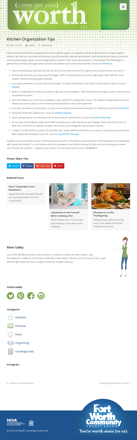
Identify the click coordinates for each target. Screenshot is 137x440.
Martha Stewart (63, 112)
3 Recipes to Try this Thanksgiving (103, 214)
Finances (20, 326)
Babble (15, 86)
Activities (20, 317)
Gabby (31, 45)
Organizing (46, 45)
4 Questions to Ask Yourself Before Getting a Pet (65, 214)
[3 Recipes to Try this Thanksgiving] (110, 196)
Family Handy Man (101, 117)
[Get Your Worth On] (68, 15)
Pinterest (107, 63)
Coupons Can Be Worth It (21, 383)
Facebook (30, 295)
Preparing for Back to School (113, 383)
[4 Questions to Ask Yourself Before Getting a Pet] (68, 196)
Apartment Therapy (68, 133)
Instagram (41, 295)
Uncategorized (24, 351)
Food (18, 334)
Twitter (10, 295)
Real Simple (122, 108)
